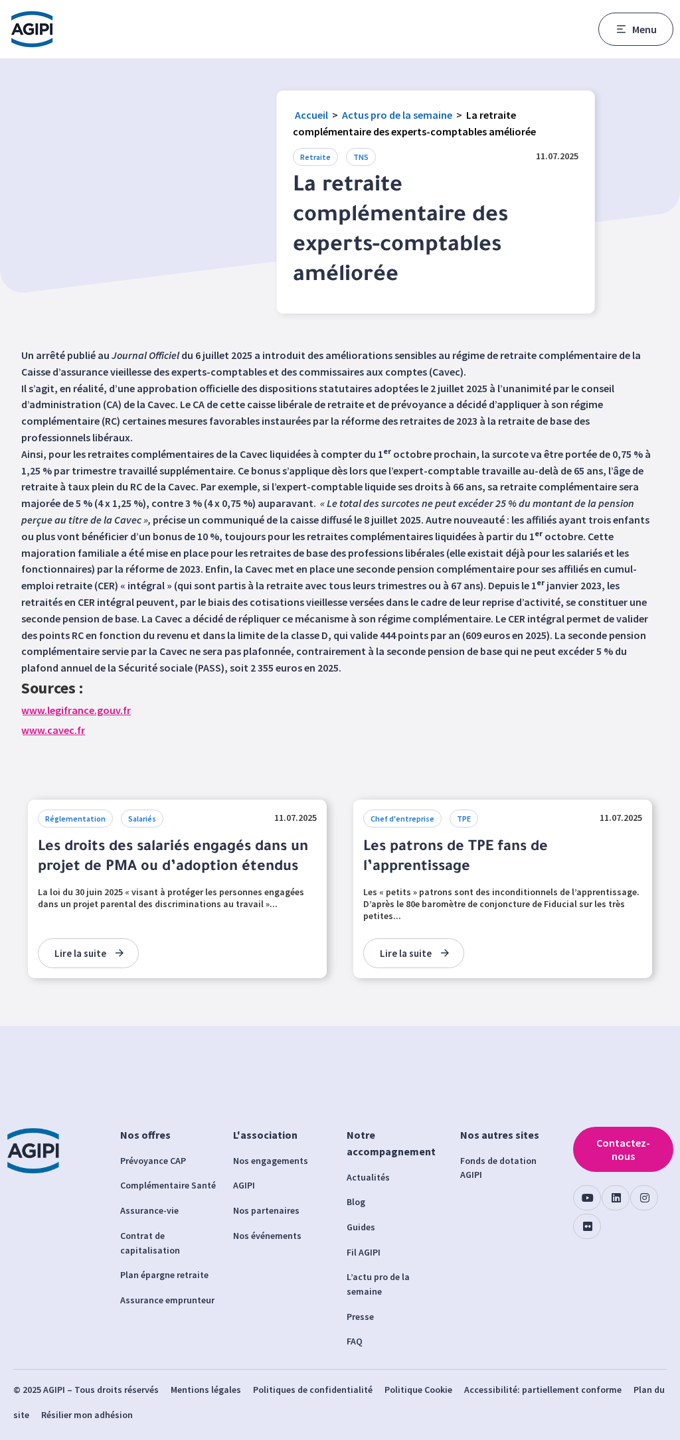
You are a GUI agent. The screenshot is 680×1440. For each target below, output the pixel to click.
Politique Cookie (418, 1390)
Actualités (368, 1177)
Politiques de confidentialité (313, 1390)
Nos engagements (270, 1161)
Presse (360, 1317)
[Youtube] (587, 1197)
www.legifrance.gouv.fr (76, 710)
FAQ (355, 1341)
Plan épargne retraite (164, 1275)
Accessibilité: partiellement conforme (543, 1390)
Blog (356, 1202)
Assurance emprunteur (167, 1300)
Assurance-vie (149, 1210)
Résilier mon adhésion (87, 1415)
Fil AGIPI (364, 1252)
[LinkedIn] (616, 1197)
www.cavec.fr (53, 730)
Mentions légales (206, 1390)
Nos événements (267, 1236)
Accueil (311, 114)
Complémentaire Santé (168, 1185)
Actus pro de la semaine (397, 114)
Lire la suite (80, 953)
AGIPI (244, 1185)
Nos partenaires (266, 1210)
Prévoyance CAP (153, 1161)
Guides (361, 1227)
